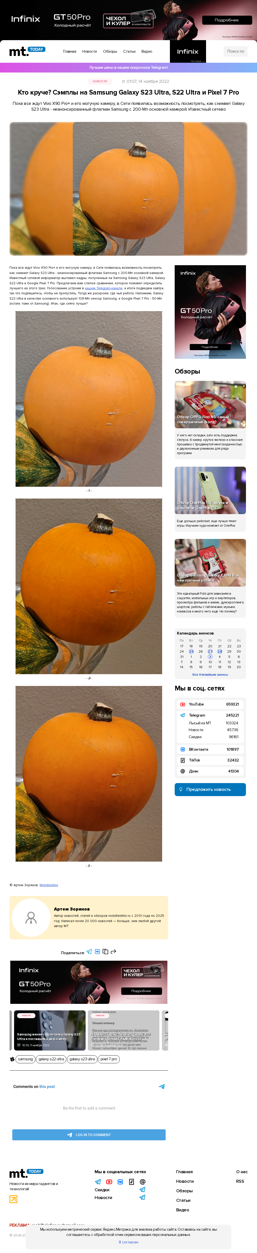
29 (229, 651)
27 (210, 651)
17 (181, 646)
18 (191, 646)
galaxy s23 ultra (82, 1059)
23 (239, 646)
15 (191, 667)
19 (201, 646)
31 (181, 657)
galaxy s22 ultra (51, 1059)
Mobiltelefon (49, 885)
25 (191, 651)
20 (210, 646)
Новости (100, 81)
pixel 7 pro (109, 1059)
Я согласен (128, 1242)
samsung (25, 1059)
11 (220, 662)
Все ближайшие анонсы (210, 674)
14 (181, 667)
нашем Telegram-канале (103, 288)
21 (219, 646)
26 (201, 651)
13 (238, 662)
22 (229, 646)
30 (239, 651)
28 (220, 651)
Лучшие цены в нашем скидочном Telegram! (128, 67)
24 (182, 651)
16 (201, 667)
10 (210, 662)
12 (229, 662)
